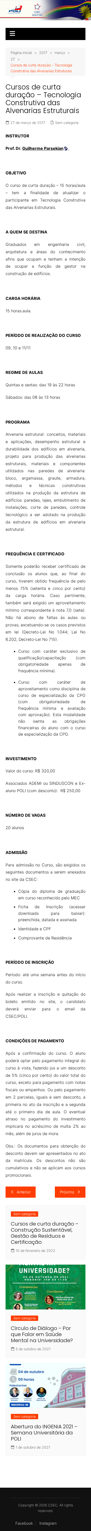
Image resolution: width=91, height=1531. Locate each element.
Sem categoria (67, 122)
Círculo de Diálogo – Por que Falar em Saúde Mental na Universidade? (42, 1334)
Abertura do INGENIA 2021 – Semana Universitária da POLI (44, 1432)
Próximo (67, 1192)
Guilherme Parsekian (42, 148)
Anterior (24, 1192)
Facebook (24, 1523)
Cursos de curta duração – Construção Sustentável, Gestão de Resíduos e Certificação (44, 1233)
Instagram (48, 1523)
